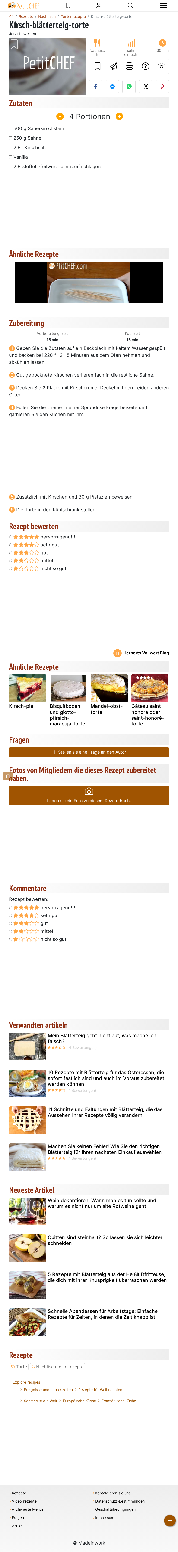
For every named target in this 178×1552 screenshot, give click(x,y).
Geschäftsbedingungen (115, 1509)
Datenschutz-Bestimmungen (120, 1501)
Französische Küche (119, 1400)
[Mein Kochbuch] (68, 6)
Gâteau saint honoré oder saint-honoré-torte (147, 715)
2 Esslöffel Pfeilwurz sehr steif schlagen (57, 166)
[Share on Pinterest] (162, 86)
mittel (46, 560)
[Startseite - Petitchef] (11, 16)
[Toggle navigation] (163, 5)
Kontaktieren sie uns (112, 1493)
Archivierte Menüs (28, 1509)
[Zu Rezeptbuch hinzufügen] (97, 66)
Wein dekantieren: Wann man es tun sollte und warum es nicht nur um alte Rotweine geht (102, 1203)
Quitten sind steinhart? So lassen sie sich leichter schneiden (105, 1240)
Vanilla (20, 157)
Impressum (104, 1518)
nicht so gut (52, 568)
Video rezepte (24, 1501)
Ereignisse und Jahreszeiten (48, 1389)
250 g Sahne (27, 138)
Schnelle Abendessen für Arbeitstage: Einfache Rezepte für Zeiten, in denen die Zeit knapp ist (103, 1314)
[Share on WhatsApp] (129, 86)
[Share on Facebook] (95, 86)
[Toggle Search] (130, 6)
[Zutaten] (8, 776)
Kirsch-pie (21, 706)
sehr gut (49, 545)
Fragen (18, 1518)
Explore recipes (26, 1382)
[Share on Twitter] (145, 86)
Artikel (17, 1526)
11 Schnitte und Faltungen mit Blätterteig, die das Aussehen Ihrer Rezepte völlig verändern (105, 1112)
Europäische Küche (79, 1400)
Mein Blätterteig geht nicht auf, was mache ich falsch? (102, 1038)
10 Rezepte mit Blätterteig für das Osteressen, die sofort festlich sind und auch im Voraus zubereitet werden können (106, 1078)
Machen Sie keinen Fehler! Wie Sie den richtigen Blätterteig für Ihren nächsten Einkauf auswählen (105, 1149)
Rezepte (19, 1493)
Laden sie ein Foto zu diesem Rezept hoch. (89, 800)
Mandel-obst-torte (107, 709)
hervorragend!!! (57, 537)
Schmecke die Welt (40, 1400)
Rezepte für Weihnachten (100, 1389)
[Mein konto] (98, 6)
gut (43, 552)
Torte (21, 1366)
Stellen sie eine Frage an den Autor (91, 752)
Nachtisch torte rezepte (59, 1366)
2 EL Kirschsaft (29, 147)
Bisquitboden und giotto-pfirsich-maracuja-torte (67, 715)
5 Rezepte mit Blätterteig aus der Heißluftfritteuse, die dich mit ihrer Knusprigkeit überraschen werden (107, 1277)
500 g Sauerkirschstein (38, 128)
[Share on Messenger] (112, 86)
